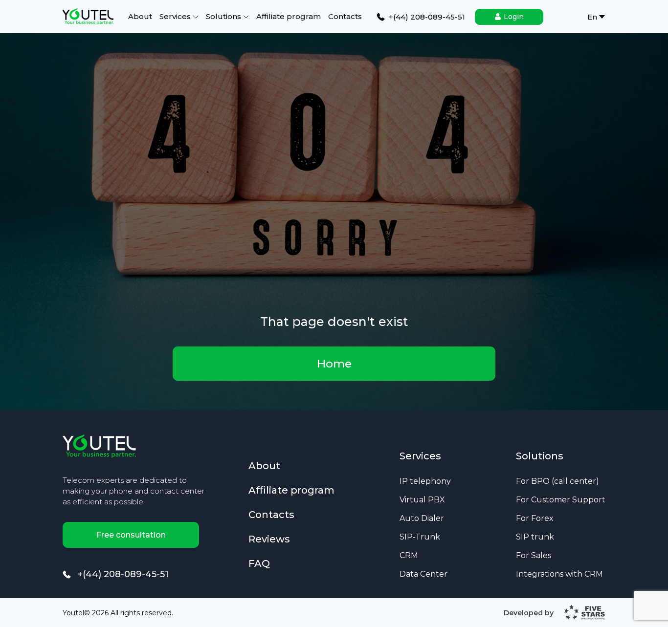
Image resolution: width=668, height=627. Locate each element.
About (140, 17)
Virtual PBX (422, 499)
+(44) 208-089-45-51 (123, 574)
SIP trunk (535, 536)
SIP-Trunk (420, 536)
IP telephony (425, 481)
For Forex (535, 518)
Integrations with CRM (559, 573)
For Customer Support (560, 499)
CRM (409, 555)
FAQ (259, 563)
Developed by (529, 612)
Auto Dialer (422, 518)
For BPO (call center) (557, 481)
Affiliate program (288, 17)
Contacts (345, 17)
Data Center (423, 573)
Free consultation (131, 535)
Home (334, 363)
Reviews (269, 539)
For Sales (533, 555)
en (592, 17)
